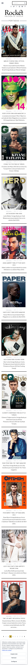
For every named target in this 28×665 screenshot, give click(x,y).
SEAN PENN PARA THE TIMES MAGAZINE (14, 463)
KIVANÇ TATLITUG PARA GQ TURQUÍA (14, 164)
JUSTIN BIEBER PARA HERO (14, 213)
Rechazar (14, 657)
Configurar (14, 661)
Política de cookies (6, 650)
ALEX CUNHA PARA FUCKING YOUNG (14, 359)
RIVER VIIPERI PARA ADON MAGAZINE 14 (14, 113)
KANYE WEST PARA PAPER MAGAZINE (14, 312)
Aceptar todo (14, 654)
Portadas (9, 58)
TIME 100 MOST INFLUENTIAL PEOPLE (14, 618)
